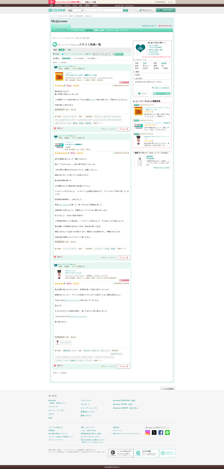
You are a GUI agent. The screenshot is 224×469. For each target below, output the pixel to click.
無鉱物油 (88, 123)
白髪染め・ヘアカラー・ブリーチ (97, 275)
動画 (96, 30)
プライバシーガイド (55, 440)
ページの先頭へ (168, 389)
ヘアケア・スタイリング (63, 357)
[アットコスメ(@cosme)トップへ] (56, 11)
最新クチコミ (86, 415)
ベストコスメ (129, 5)
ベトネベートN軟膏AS (73, 144)
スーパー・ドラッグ (69, 116)
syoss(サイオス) (70, 270)
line (167, 432)
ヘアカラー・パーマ (61, 360)
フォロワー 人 (154, 54)
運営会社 (116, 427)
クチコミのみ (77, 54)
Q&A (80, 5)
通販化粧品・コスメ (69, 350)
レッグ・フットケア (89, 77)
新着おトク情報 (90, 2)
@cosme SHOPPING (124, 400)
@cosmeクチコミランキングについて (126, 434)
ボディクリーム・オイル (73, 77)
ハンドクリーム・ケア (105, 77)
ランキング (58, 5)
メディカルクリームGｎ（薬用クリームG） (81, 75)
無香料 (81, 123)
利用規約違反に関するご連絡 (91, 434)
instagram (147, 432)
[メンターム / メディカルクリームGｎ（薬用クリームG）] (59, 80)
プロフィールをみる (161, 88)
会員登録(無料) (160, 2)
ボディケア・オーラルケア (111, 116)
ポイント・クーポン (56, 410)
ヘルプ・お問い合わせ (88, 430)
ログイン (171, 2)
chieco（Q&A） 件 (156, 50)
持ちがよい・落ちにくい (92, 350)
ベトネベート (69, 142)
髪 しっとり (105, 350)
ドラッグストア (64, 205)
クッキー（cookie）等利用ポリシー (60, 437)
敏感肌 (163, 63)
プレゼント (85, 404)
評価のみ (88, 54)
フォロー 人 (153, 52)
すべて (66, 54)
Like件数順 (91, 58)
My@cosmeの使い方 (149, 26)
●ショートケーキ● (79, 45)
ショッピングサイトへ (124, 82)
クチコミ (89, 30)
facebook (161, 432)
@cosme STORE (123, 404)
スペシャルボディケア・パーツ (65, 120)
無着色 (75, 123)
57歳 (144, 63)
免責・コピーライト (88, 427)
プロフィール (78, 30)
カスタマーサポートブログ (90, 437)
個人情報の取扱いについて (57, 434)
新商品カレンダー (88, 412)
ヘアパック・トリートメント (75, 275)
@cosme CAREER (126, 408)
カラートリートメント (73, 273)
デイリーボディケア (114, 120)
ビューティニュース (89, 408)
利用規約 (51, 430)
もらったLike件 (156, 47)
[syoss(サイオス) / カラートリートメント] (59, 278)
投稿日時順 (66, 58)
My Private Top (166, 26)
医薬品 (113, 248)
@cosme (57, 401)
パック (92, 100)
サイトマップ (117, 430)
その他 (68, 147)
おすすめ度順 (78, 58)
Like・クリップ (121, 30)
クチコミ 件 (153, 45)
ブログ (75, 5)
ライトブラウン (65, 342)
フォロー (109, 30)
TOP (51, 5)
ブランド (67, 5)
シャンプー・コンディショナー (83, 357)
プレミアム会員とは (55, 427)
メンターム (68, 73)
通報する (59, 128)
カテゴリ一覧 (119, 5)
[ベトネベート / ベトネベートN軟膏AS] (59, 149)
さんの (156, 57)
